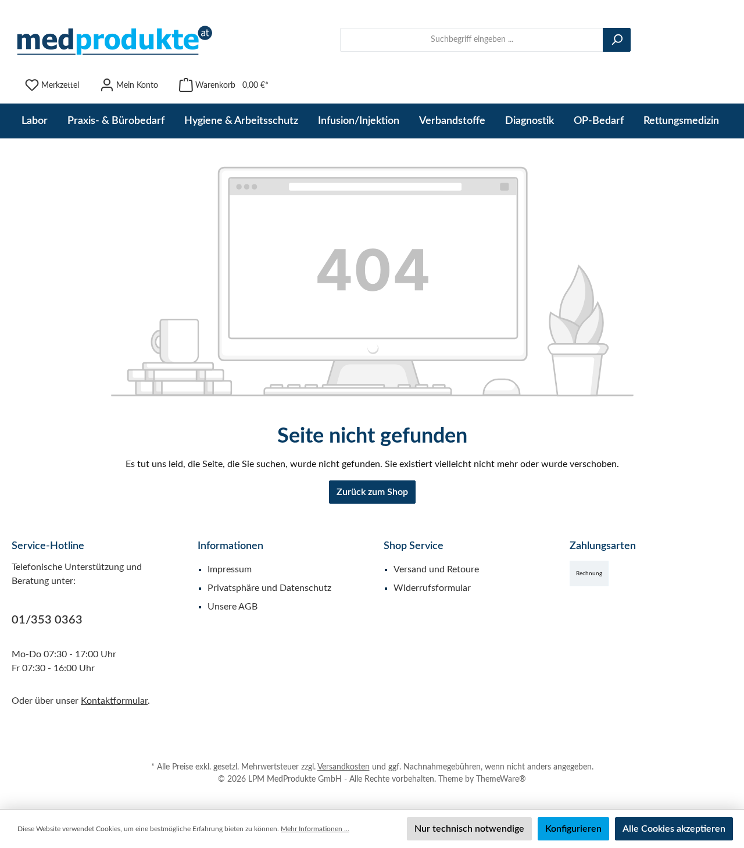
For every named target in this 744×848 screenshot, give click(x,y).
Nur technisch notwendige (469, 828)
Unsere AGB (232, 606)
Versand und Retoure (436, 569)
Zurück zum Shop (372, 492)
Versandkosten (343, 767)
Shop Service (413, 546)
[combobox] (471, 40)
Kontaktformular (114, 701)
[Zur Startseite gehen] (113, 40)
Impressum (230, 569)
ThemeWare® (501, 779)
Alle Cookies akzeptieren (674, 828)
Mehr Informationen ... (315, 828)
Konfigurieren (573, 828)
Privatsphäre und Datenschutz (269, 588)
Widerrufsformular (432, 588)
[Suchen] (617, 40)
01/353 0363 (47, 620)
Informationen (230, 546)
